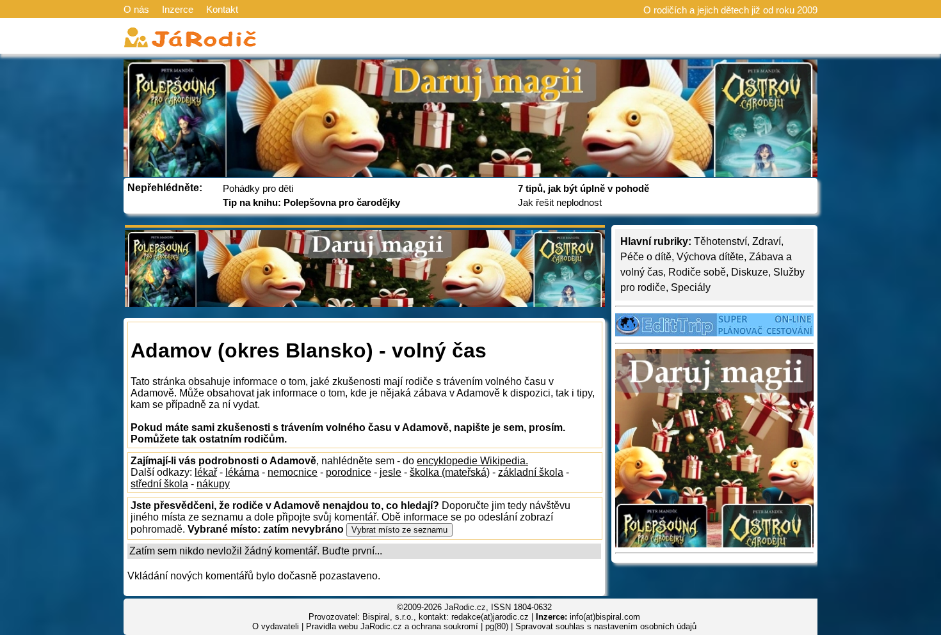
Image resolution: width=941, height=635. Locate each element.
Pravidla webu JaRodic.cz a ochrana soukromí (392, 626)
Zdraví (766, 241)
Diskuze (749, 272)
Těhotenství (720, 241)
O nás (136, 9)
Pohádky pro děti (258, 188)
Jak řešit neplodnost (560, 202)
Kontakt (222, 9)
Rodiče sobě (697, 272)
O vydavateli (275, 626)
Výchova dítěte (710, 256)
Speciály (691, 287)
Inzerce (177, 9)
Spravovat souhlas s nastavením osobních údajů (605, 626)
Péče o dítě (646, 256)
